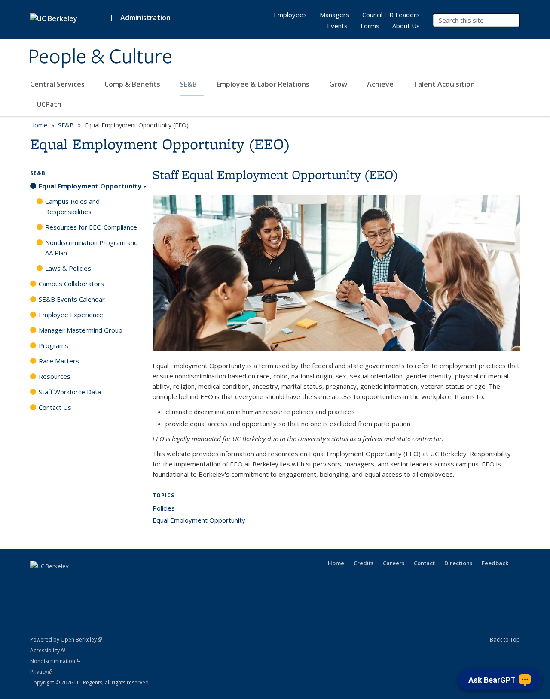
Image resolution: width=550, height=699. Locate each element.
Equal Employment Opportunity (199, 520)
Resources (54, 376)
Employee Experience (71, 314)
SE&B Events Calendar (72, 299)
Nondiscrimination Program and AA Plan (91, 247)
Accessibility (47, 650)
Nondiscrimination (55, 661)
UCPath (49, 104)
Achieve (381, 84)
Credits (363, 563)
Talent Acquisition (445, 84)
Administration (145, 17)
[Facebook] (37, 581)
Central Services (58, 84)
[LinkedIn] (71, 581)
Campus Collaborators (71, 283)
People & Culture (100, 57)
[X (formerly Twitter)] (54, 581)
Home (38, 125)
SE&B (189, 84)
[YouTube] (88, 581)
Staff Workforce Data (70, 391)
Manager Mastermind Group (80, 330)
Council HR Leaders (391, 14)
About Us (406, 25)
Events (337, 25)
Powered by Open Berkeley (66, 639)
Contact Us (55, 407)
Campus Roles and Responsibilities (72, 206)
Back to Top (505, 639)
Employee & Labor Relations (264, 84)
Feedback (495, 563)
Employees (290, 14)
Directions (458, 563)
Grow (339, 84)
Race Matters (59, 361)
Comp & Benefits (133, 84)
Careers (393, 563)
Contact (424, 563)
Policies (164, 508)
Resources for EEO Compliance (91, 227)
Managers (334, 14)
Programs (53, 345)
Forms (370, 25)
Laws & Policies (68, 268)
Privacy (41, 671)
